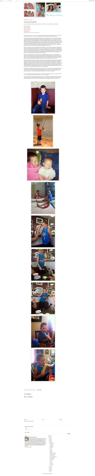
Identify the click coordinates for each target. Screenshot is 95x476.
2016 (50, 439)
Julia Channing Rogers (33, 437)
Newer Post (25, 419)
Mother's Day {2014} (52, 454)
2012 (50, 467)
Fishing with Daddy (52, 457)
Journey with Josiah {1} (27, 25)
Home (43, 419)
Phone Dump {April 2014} (53, 456)
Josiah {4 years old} (26, 31)
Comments (27, 429)
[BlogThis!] (38, 389)
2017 (50, 438)
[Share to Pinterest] (40, 389)
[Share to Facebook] (39, 389)
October (51, 445)
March (51, 462)
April (50, 461)
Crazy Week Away (52, 455)
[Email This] (37, 389)
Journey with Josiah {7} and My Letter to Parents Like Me (31, 32)
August (51, 447)
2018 (50, 437)
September (51, 446)
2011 (50, 468)
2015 (50, 440)
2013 (50, 466)
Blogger (51, 473)
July (50, 448)
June (50, 449)
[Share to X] (38, 389)
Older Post (60, 419)
